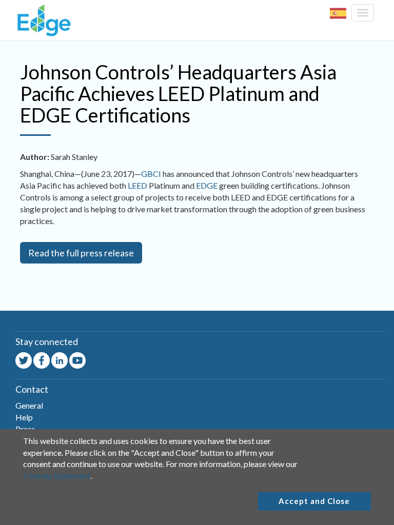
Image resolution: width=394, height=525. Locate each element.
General (29, 405)
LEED (137, 185)
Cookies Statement (56, 475)
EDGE (207, 185)
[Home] (41, 20)
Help (24, 417)
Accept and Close (314, 501)
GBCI (151, 173)
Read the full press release (81, 252)
